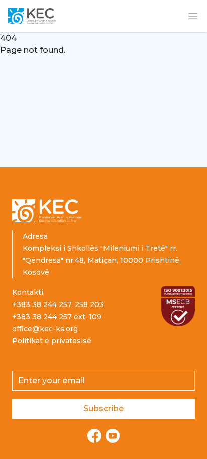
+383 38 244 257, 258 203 (58, 304)
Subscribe (103, 408)
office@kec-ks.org (45, 328)
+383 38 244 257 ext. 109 (56, 316)
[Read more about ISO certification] (178, 306)
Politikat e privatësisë (51, 340)
